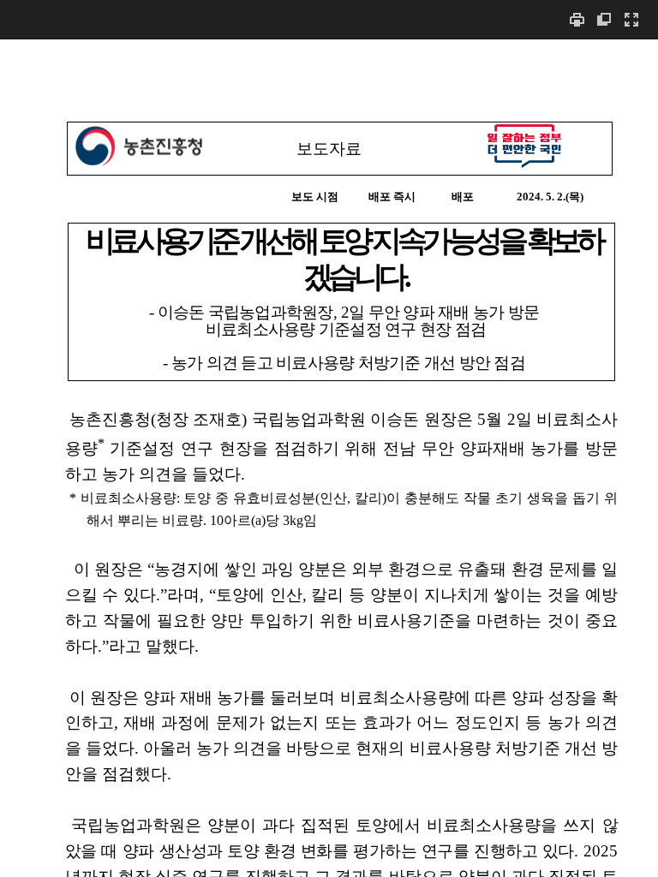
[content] (329, 458)
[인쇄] (576, 19)
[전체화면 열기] (631, 19)
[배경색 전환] (604, 19)
